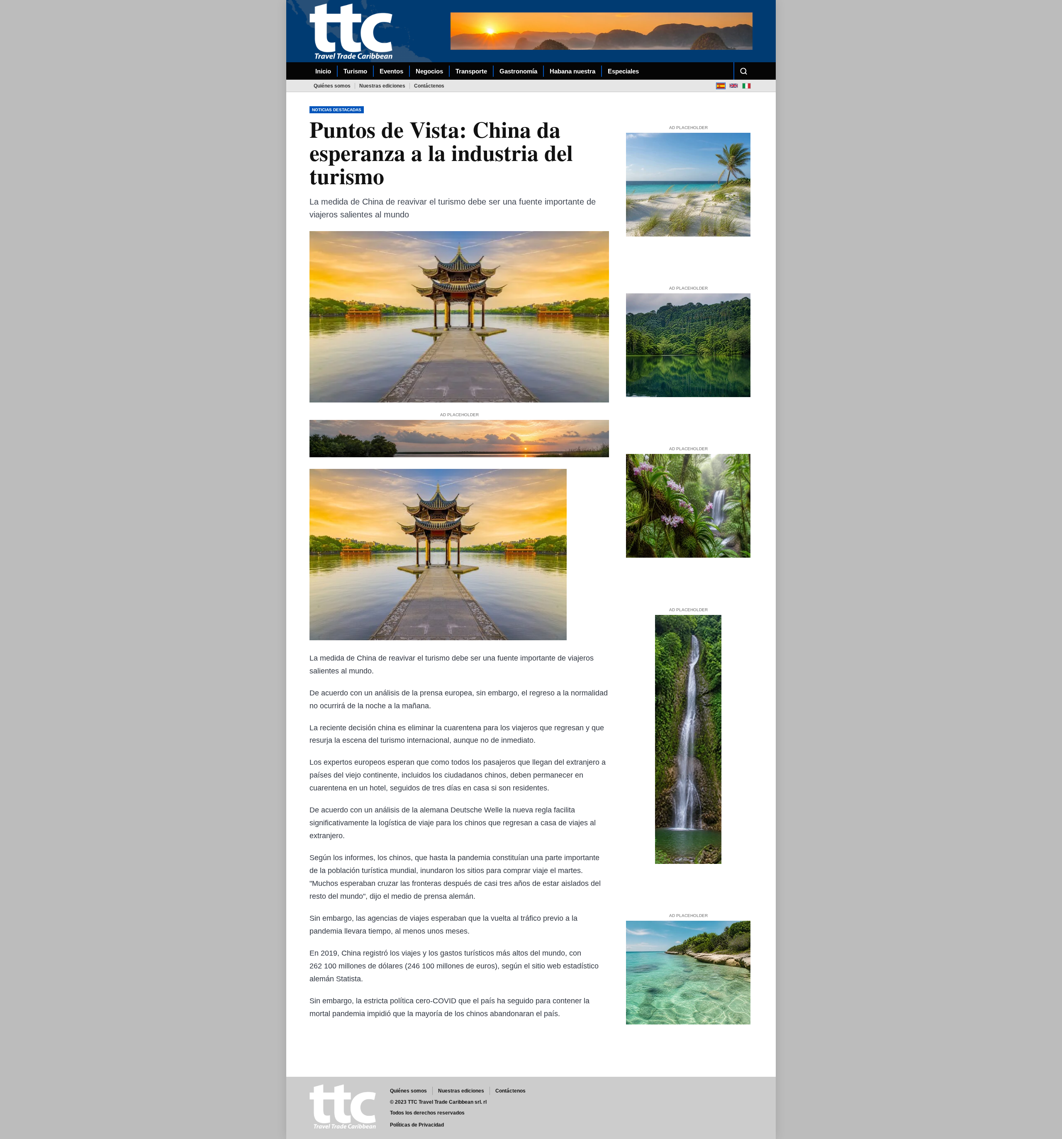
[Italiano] (746, 85)
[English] (734, 85)
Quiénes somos (332, 86)
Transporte (471, 71)
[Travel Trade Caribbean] (352, 31)
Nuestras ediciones (382, 86)
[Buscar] (743, 71)
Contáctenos (429, 86)
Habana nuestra (572, 71)
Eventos (391, 71)
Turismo (355, 71)
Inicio (323, 71)
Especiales (623, 71)
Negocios (429, 71)
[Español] (721, 85)
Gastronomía (518, 71)
